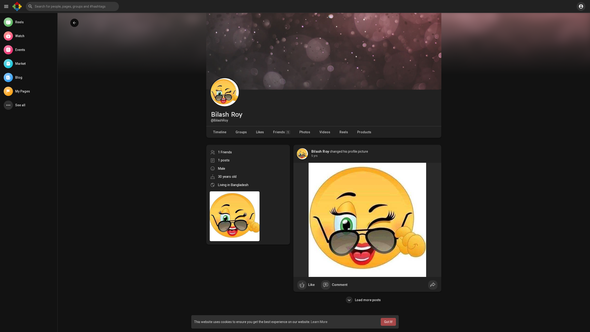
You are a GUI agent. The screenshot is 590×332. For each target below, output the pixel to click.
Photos (304, 132)
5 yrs (314, 155)
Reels (343, 132)
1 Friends (225, 152)
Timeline (219, 132)
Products (364, 132)
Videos (324, 132)
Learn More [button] (319, 322)
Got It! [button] (388, 322)
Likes (260, 132)
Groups (241, 132)
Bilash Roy (320, 151)
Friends (281, 132)
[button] (72, 6)
